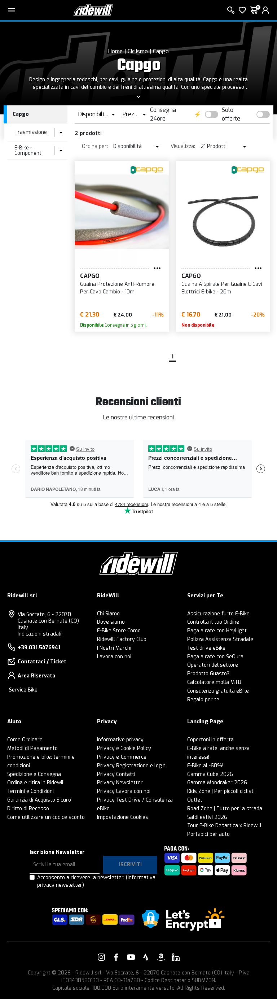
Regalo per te (203, 699)
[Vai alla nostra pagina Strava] (146, 957)
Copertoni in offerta (210, 739)
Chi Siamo (108, 613)
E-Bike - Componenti (28, 150)
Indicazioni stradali (39, 634)
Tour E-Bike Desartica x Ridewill (224, 825)
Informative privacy (120, 739)
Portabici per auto (208, 834)
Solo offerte (231, 114)
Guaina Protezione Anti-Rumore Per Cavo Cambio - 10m (117, 288)
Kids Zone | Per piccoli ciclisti (221, 791)
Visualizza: (183, 146)
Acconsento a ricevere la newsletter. (96, 881)
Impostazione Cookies (122, 817)
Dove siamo (111, 622)
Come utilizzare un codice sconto (46, 817)
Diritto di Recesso (28, 808)
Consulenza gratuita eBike (218, 691)
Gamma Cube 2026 (210, 774)
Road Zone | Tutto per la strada (224, 808)
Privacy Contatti (116, 774)
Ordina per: (95, 146)
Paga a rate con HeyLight (217, 630)
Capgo (161, 51)
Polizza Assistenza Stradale (220, 639)
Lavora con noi (114, 656)
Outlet (194, 800)
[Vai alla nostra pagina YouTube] (131, 957)
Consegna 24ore (163, 114)
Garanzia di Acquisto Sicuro (39, 800)
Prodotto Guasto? (208, 673)
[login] (265, 10)
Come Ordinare (25, 739)
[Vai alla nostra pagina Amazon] (161, 957)
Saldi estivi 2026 (207, 817)
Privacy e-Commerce (121, 757)
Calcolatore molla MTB (214, 682)
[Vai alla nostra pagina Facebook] (116, 957)
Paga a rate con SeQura (215, 656)
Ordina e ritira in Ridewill (36, 782)
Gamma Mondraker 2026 (217, 782)
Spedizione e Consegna (34, 774)
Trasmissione (30, 132)
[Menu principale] (11, 10)
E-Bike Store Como (119, 630)
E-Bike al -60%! (205, 765)
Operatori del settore (212, 665)
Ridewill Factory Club (121, 639)
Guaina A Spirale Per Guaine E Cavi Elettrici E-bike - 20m (221, 288)
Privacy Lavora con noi (123, 791)
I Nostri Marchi (114, 648)
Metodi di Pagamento (32, 748)
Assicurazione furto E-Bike (218, 613)
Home (115, 51)
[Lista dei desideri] (242, 10)
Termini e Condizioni (30, 791)
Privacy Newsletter (120, 782)
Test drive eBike (206, 648)
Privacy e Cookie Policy (124, 748)
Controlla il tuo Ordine (213, 622)
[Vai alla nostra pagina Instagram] (101, 957)
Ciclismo (138, 51)
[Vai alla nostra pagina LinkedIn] (175, 957)
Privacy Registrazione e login (131, 765)
